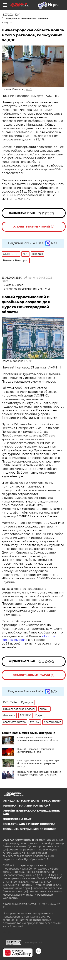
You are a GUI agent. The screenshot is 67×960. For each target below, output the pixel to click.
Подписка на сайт (17, 819)
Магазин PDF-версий (35, 805)
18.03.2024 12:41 (11, 14)
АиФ (29, 89)
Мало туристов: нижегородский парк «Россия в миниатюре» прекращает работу (38, 763)
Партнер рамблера (33, 942)
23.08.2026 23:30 (12, 277)
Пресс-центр (51, 800)
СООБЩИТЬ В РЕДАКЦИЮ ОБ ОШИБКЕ (29, 829)
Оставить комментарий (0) (33, 226)
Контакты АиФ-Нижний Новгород (29, 824)
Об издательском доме (21, 800)
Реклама (9, 805)
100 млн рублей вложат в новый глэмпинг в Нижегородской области (37, 739)
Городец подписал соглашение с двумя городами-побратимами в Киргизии (39, 773)
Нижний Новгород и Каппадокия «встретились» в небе (35, 750)
